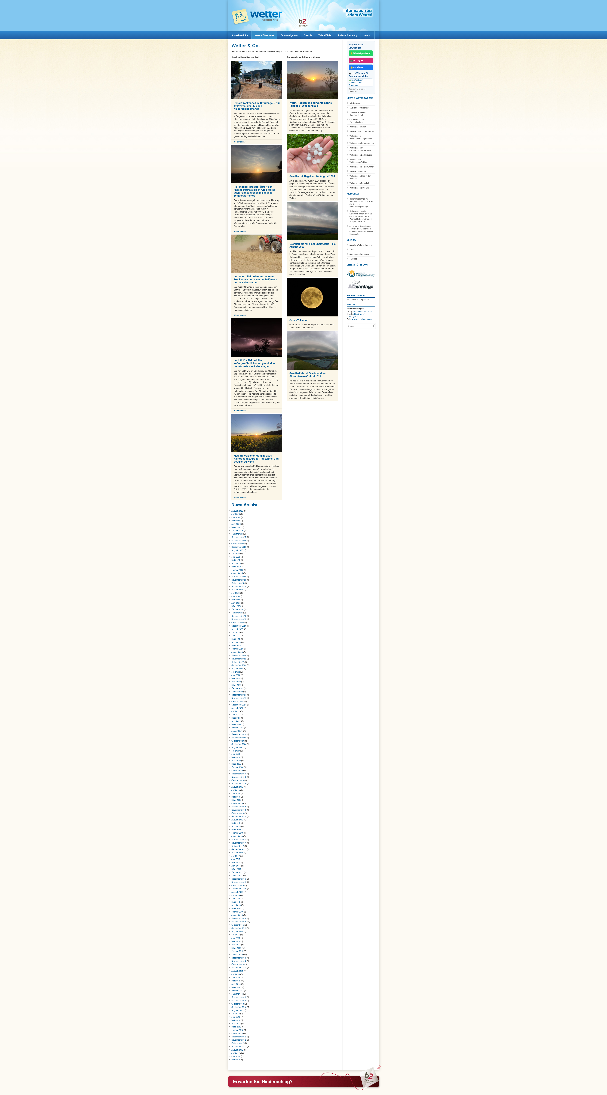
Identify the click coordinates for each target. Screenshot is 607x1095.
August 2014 (237, 970)
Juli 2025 (235, 553)
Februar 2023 (237, 648)
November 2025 (238, 540)
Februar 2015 (237, 951)
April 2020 (236, 760)
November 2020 (238, 737)
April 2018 (236, 826)
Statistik (308, 35)
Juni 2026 (235, 517)
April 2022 (236, 681)
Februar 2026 (237, 530)
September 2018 (238, 816)
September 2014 (238, 967)
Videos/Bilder (325, 35)
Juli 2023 (235, 632)
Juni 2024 (235, 596)
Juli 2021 (235, 711)
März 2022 (236, 684)
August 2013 (237, 1010)
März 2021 (236, 724)
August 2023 (237, 629)
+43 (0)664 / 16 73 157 (363, 311)
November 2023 (238, 619)
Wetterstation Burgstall (359, 183)
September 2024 (238, 586)
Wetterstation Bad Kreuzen (360, 155)
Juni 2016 (235, 898)
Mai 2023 (235, 638)
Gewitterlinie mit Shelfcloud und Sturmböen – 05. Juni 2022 (308, 374)
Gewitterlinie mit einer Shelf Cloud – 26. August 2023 (312, 245)
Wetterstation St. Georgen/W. (361, 131)
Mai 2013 (235, 1020)
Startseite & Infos (239, 35)
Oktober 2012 (237, 1043)
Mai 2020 (235, 757)
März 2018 (236, 829)
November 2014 (238, 960)
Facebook (353, 258)
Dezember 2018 (238, 806)
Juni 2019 (235, 793)
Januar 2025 (237, 573)
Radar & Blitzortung (347, 35)
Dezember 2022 (238, 655)
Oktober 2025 (237, 543)
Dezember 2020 (238, 734)
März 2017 (236, 868)
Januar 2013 (237, 1033)
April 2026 (236, 523)
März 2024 (236, 605)
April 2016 (236, 904)
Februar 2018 (237, 832)
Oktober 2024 (237, 583)
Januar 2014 (237, 993)
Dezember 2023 (238, 615)
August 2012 (237, 1049)
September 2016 (238, 888)
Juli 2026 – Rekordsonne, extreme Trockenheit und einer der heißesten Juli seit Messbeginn (255, 279)
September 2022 (238, 665)
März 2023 (236, 645)
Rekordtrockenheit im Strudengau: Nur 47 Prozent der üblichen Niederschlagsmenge (257, 106)
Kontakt (367, 35)
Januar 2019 (237, 803)
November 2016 (238, 882)
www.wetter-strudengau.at (362, 319)
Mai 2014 (235, 980)
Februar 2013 (237, 1029)
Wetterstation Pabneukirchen (361, 143)
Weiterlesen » (240, 141)
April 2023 (236, 642)
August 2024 (237, 589)
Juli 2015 (235, 934)
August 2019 (237, 786)
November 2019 (238, 776)
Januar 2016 (237, 914)
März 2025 (236, 566)
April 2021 (236, 721)
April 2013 (236, 1023)
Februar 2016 (237, 911)
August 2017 (237, 852)
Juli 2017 (235, 855)
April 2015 (236, 944)
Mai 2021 (235, 717)
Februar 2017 (237, 872)
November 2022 (238, 658)
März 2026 (236, 527)
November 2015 (238, 921)
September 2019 (238, 783)
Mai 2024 (235, 599)
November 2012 (238, 1039)
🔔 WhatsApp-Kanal (360, 53)
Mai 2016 (235, 901)
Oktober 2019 (237, 780)
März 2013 (236, 1026)
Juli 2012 (235, 1053)
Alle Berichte (354, 103)
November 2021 (238, 697)
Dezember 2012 (238, 1036)
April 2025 (236, 563)
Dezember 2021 (238, 694)
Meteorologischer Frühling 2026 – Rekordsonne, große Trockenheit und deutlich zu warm (256, 458)
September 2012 (238, 1046)
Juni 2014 (235, 977)
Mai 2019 (235, 796)
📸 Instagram (357, 60)
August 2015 (237, 931)
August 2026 (237, 510)
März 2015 (236, 947)
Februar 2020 (237, 767)
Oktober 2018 (237, 813)
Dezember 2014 (238, 957)
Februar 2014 (237, 990)
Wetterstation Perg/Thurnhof (361, 166)
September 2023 (238, 625)
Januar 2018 (237, 836)
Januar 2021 (237, 730)
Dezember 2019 (238, 773)
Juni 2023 (235, 635)
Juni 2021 (235, 714)
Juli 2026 (235, 513)
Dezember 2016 (238, 878)
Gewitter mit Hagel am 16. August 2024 (312, 176)
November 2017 (238, 842)
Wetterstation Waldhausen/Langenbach (360, 137)
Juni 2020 (235, 753)
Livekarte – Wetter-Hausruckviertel (357, 113)
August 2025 (237, 550)
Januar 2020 (237, 770)
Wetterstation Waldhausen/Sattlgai (358, 160)
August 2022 (237, 668)
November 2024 (238, 579)
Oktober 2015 (237, 924)
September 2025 (238, 546)
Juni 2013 (235, 1016)
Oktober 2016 (237, 885)
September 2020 (238, 743)
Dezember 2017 (238, 839)
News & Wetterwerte (264, 35)
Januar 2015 (237, 954)
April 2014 (236, 983)
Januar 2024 (237, 612)
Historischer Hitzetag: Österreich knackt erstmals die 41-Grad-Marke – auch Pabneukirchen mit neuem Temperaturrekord (255, 191)
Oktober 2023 (237, 622)
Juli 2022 (235, 671)
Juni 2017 (235, 858)
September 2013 (238, 1006)
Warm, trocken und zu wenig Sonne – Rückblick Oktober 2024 (311, 104)
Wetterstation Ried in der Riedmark (360, 177)
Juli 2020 (235, 750)
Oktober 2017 (237, 845)
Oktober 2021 (237, 701)
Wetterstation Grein (357, 126)
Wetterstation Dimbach (359, 187)
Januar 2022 (237, 691)
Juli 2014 (235, 974)
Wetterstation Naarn (357, 171)
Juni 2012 (235, 1056)
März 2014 (236, 987)
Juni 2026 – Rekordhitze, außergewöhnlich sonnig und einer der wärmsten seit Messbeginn (255, 363)
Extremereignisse (288, 35)
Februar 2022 (237, 688)
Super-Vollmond (298, 320)
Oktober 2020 (237, 740)
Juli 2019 (235, 790)
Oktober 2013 (237, 1003)
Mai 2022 (235, 678)
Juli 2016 (235, 895)
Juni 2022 (235, 675)
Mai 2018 (235, 822)
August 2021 (237, 707)
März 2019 (236, 799)
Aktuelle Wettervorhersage (360, 245)
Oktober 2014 (237, 964)
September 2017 (238, 849)
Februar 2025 (237, 569)
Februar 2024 (237, 609)
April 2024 (236, 602)
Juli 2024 (235, 592)
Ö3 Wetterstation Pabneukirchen (356, 120)
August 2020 (237, 747)
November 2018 (238, 809)
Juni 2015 (235, 937)
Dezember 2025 (238, 536)
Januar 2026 (237, 533)
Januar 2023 (237, 651)
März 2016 (236, 908)
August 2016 (237, 891)
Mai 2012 (235, 1059)
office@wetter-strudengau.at (356, 315)
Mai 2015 (235, 941)
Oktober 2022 (237, 661)
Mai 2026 (235, 520)
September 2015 (238, 928)
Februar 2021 (237, 727)
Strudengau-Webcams (359, 254)
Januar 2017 (237, 875)
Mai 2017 (235, 862)
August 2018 (237, 819)
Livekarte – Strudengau (359, 107)
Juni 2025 (235, 556)
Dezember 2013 (238, 997)
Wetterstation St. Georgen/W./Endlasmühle (360, 149)
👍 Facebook (356, 67)
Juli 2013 (235, 1013)
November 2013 (238, 1000)
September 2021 (238, 704)
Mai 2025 (235, 559)
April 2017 (236, 865)
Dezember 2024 (238, 576)
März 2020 (236, 763)
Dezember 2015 (238, 918)
